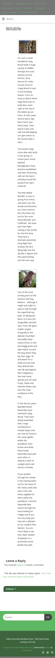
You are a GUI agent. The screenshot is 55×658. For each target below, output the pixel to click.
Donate (18, 8)
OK (47, 617)
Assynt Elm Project (9, 12)
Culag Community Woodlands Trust (17, 647)
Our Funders (39, 8)
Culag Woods (6, 3)
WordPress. (27, 650)
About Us (28, 8)
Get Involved (6, 8)
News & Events (40, 3)
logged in (21, 565)
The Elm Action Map (28, 12)
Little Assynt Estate (23, 3)
